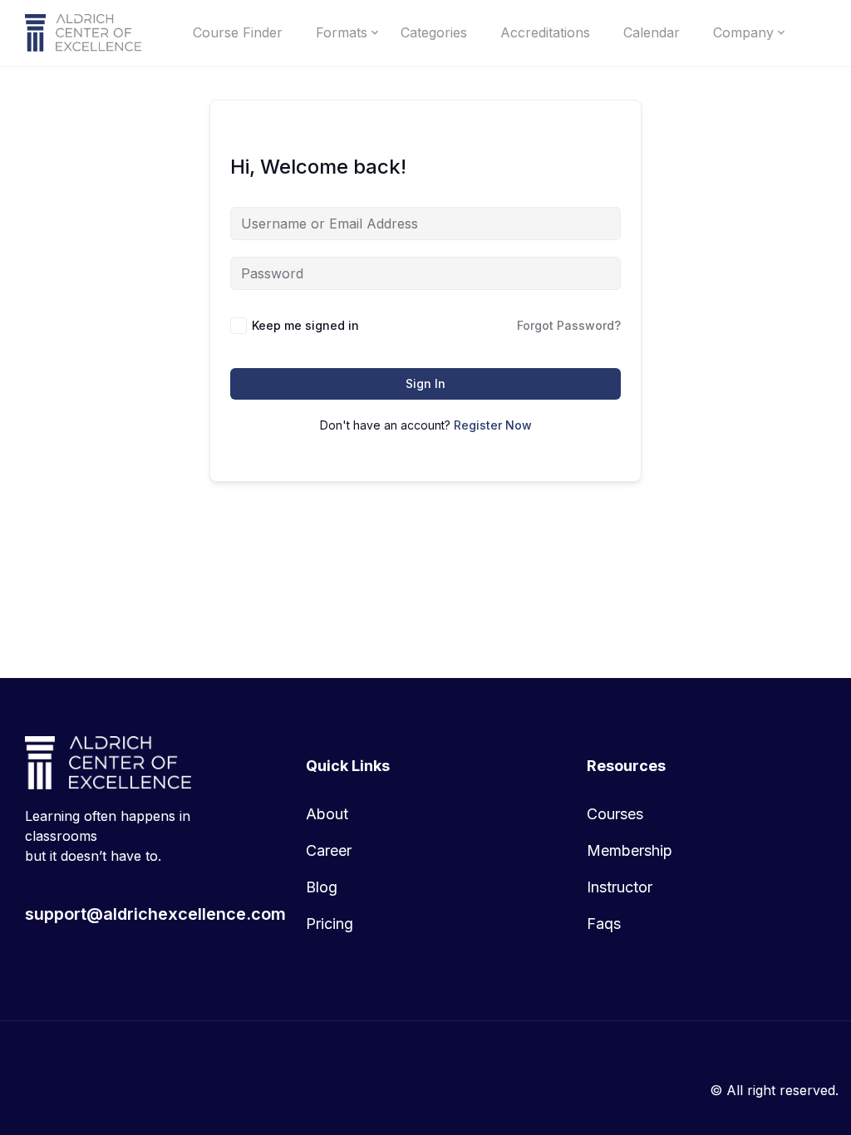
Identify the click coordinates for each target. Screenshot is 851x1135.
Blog (321, 887)
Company (743, 32)
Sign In (425, 383)
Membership (629, 850)
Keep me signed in (305, 325)
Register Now (493, 425)
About (327, 814)
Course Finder (238, 32)
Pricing (329, 923)
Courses (615, 814)
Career (329, 850)
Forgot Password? (569, 325)
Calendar (651, 32)
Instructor (619, 887)
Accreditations (545, 32)
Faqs (604, 923)
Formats (341, 32)
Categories (434, 32)
